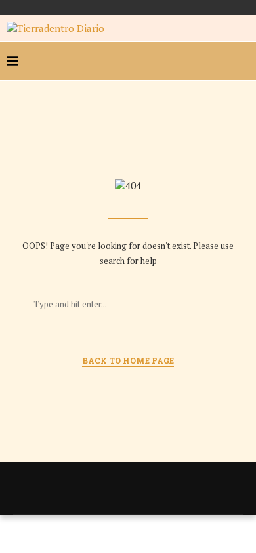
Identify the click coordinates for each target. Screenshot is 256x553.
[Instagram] (199, 61)
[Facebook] (157, 61)
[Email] (220, 61)
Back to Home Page (128, 360)
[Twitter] (178, 61)
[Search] (242, 61)
